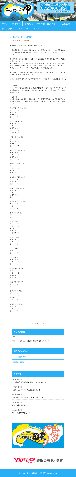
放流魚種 (66, 24)
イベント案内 (17, 357)
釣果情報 (16, 24)
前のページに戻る (38, 323)
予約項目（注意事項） (47, 24)
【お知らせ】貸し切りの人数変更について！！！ (28, 390)
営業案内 (29, 24)
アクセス (37, 28)
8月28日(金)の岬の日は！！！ (22, 413)
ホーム (5, 24)
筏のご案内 (7, 28)
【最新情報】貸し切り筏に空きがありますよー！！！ (29, 397)
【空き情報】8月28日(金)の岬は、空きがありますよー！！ (31, 382)
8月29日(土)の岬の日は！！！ (22, 405)
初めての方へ (22, 28)
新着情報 (16, 362)
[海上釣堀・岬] (18, 10)
